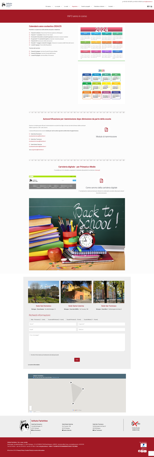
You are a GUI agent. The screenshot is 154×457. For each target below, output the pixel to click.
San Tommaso (98, 430)
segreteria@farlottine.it (38, 149)
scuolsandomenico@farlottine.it (37, 136)
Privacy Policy (20, 450)
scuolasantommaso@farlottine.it (37, 141)
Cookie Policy (28, 450)
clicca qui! (97, 170)
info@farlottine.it (148, 1)
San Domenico (37, 430)
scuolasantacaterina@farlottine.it (37, 146)
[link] (52, 182)
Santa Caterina (67, 430)
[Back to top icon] (146, 453)
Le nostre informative (34, 364)
